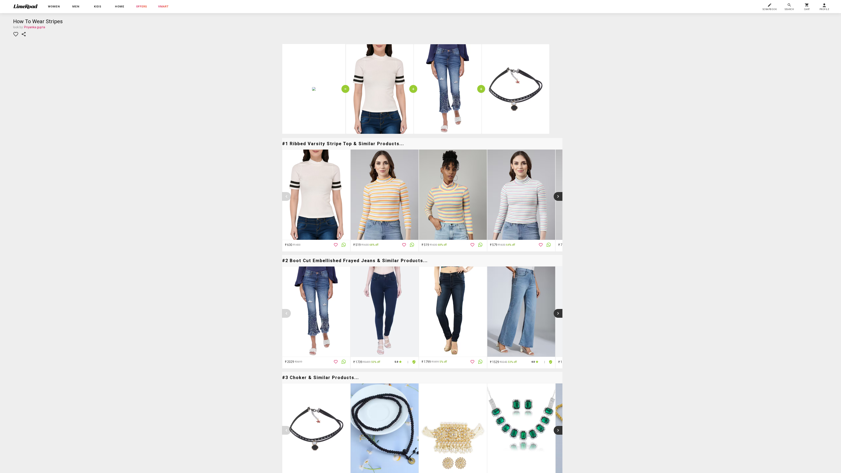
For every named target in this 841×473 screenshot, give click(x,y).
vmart (163, 6)
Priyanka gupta (34, 27)
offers (141, 6)
